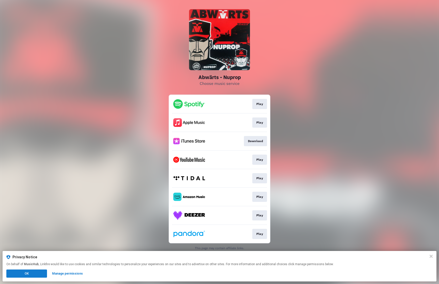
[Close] (431, 256)
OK (27, 273)
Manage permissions (67, 273)
